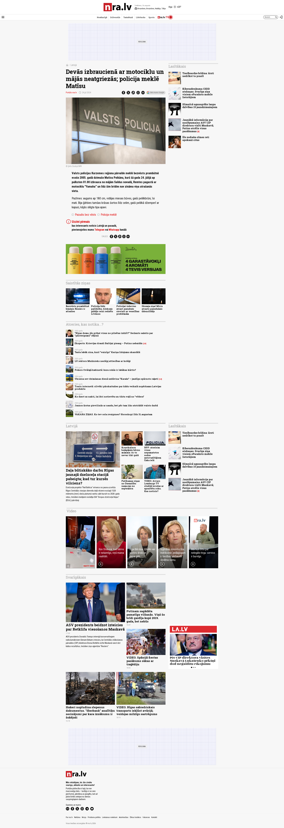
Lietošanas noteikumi (109, 817)
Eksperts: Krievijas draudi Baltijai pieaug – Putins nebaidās (108, 343)
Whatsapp (114, 229)
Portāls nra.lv (71, 92)
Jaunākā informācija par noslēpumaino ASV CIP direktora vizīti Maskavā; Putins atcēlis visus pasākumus (198, 125)
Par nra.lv (69, 817)
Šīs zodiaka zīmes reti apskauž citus (195, 139)
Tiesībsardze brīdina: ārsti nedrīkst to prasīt (198, 75)
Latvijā (74, 65)
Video (71, 511)
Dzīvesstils (115, 17)
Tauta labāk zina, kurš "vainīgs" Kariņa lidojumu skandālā (107, 352)
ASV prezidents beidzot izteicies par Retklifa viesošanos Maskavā (95, 627)
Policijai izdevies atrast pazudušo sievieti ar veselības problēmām (127, 310)
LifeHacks (140, 17)
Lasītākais (177, 66)
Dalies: (105, 236)
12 (160, 379)
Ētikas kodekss (135, 817)
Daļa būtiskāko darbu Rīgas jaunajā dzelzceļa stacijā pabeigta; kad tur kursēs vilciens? (90, 476)
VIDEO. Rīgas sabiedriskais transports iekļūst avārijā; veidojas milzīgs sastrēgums (136, 710)
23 (145, 344)
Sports (152, 17)
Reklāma (77, 817)
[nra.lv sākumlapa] (118, 7)
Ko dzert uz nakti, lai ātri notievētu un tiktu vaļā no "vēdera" (109, 396)
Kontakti (154, 817)
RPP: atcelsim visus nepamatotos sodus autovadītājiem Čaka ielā (152, 454)
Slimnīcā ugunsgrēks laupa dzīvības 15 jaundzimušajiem (199, 106)
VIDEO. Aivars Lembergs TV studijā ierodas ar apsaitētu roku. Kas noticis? (154, 486)
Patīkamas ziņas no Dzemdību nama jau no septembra (130, 485)
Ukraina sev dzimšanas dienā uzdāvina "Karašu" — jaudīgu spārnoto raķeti (116, 378)
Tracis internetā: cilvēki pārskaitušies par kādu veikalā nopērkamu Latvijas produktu (118, 387)
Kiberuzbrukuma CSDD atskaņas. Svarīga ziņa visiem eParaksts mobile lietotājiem (197, 93)
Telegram (99, 229)
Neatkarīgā (102, 17)
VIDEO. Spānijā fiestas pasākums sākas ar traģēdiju (142, 661)
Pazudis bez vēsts (84, 214)
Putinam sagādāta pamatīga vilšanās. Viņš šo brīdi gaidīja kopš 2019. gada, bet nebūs (145, 616)
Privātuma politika (94, 817)
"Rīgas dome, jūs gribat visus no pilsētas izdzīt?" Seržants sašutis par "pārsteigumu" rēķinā (114, 334)
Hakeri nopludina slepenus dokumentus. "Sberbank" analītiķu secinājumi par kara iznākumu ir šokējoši (90, 712)
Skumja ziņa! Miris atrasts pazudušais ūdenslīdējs (152, 309)
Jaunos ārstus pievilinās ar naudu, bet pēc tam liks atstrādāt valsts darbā (116, 405)
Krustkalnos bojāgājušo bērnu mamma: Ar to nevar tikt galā (130, 451)
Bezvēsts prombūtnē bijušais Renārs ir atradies (77, 309)
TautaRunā (128, 17)
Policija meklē (107, 214)
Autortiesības (123, 817)
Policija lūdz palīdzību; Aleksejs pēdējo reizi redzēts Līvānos (102, 310)
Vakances (146, 817)
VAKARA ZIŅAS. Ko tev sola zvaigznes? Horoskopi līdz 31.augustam (113, 414)
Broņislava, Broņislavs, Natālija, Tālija (150, 8)
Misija (84, 817)
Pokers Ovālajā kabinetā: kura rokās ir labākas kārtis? (105, 370)
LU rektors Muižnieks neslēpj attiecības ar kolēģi (103, 361)
